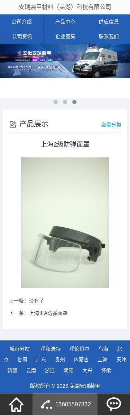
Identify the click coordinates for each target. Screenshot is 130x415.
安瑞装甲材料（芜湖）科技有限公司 (65, 7)
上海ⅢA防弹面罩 (48, 313)
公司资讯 (22, 36)
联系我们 (109, 36)
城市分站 (19, 349)
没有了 (36, 301)
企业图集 (65, 36)
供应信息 (109, 21)
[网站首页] (16, 404)
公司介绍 (22, 21)
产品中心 (65, 21)
